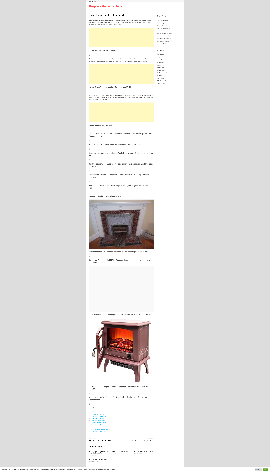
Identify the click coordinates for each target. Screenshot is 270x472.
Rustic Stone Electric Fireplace (165, 36)
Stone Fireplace (161, 83)
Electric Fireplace (161, 60)
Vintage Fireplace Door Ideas (164, 33)
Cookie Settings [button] (258, 469)
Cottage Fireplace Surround (164, 23)
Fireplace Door (160, 62)
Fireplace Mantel (161, 67)
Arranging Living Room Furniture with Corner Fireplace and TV (99, 452)
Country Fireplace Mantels (163, 28)
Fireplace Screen (161, 70)
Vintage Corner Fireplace (97, 414)
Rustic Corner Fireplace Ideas (98, 412)
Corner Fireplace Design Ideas (98, 431)
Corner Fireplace (161, 57)
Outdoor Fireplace (161, 80)
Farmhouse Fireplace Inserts (164, 31)
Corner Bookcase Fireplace (98, 420)
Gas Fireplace (160, 78)
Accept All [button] (265, 469)
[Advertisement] (121, 37)
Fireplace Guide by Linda (105, 6)
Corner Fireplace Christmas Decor (99, 416)
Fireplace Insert (161, 65)
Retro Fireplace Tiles (162, 20)
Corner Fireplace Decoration (98, 418)
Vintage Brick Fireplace (163, 41)
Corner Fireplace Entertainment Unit (143, 451)
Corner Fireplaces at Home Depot (98, 459)
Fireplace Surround (162, 73)
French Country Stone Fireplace (165, 44)
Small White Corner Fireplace (98, 422)
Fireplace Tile (160, 75)
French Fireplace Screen (163, 25)
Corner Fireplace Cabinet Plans (119, 451)
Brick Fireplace (160, 54)
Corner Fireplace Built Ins (97, 427)
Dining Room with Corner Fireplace (100, 429)
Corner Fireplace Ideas (97, 425)
